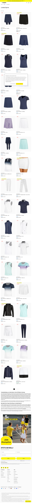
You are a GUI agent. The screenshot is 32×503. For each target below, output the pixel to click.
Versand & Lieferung (16, 477)
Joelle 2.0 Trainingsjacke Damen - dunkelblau (6, 381)
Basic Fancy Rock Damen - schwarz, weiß (21, 28)
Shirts (8, 405)
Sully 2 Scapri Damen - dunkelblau (5, 28)
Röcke (5, 405)
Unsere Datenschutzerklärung (4, 462)
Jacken (29, 404)
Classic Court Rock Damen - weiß (20, 132)
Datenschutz (7, 81)
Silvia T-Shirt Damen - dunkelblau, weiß (6, 298)
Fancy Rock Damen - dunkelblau (20, 49)
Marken (4, 4)
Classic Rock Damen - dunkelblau (5, 49)
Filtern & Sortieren (28, 501)
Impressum (10, 81)
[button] (1, 3)
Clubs (8, 480)
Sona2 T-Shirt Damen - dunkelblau (20, 111)
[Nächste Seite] (19, 389)
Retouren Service (9, 474)
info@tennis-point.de (22, 460)
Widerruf (2, 471)
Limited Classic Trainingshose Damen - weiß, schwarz (23, 194)
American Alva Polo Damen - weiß (5, 215)
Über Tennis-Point (15, 474)
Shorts (10, 408)
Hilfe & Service (8, 471)
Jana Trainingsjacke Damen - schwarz (5, 319)
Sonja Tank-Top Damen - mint (4, 277)
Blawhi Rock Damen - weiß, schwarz (20, 381)
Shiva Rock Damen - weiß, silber (20, 90)
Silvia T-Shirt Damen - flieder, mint (20, 277)
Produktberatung (15, 481)
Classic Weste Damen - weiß (19, 236)
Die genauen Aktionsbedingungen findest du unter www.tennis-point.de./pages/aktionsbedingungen (13, 501)
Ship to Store (8, 481)
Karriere (8, 477)
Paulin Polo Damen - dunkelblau (20, 215)
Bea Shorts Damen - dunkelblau (5, 90)
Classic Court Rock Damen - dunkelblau (6, 111)
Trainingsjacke (24, 408)
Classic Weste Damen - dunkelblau (5, 236)
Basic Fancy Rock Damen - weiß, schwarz (21, 298)
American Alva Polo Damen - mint (20, 319)
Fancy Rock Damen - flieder (4, 132)
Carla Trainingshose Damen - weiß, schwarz (6, 194)
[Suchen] (27, 3)
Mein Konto (15, 471)
